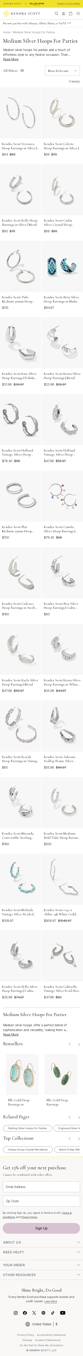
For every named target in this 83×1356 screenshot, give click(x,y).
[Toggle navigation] (77, 13)
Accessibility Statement (51, 1335)
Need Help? (13, 1252)
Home (7, 32)
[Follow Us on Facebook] (25, 1313)
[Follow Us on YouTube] (62, 1313)
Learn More (50, 1301)
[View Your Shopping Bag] (70, 13)
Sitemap (27, 1340)
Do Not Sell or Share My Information (41, 1345)
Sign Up (41, 1228)
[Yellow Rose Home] (37, 4)
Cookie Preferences (48, 1340)
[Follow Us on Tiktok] (53, 1313)
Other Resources (19, 1275)
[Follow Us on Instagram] (16, 1313)
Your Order (14, 1265)
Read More (11, 59)
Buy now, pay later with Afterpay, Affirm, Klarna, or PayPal (34, 23)
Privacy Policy (29, 1217)
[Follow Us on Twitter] (34, 1313)
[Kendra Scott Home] (12, 4)
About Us (12, 1242)
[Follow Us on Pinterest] (43, 1313)
